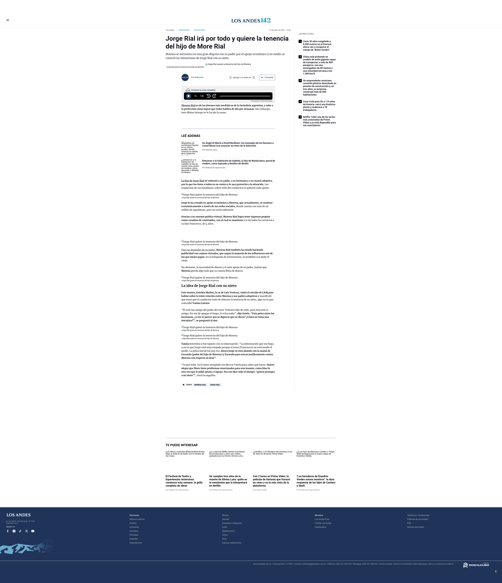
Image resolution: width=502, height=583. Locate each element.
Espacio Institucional (231, 543)
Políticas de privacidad (417, 519)
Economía (134, 527)
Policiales (134, 535)
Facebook (7, 531)
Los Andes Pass (322, 519)
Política (133, 523)
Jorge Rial (215, 385)
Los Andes (170, 30)
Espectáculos (184, 30)
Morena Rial (200, 385)
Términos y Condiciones (418, 515)
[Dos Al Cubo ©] (476, 567)
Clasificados (320, 527)
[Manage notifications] (496, 571)
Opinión (225, 519)
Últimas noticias (137, 519)
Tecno (225, 535)
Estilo (224, 527)
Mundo (225, 515)
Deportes (134, 539)
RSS (409, 523)
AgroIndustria (228, 531)
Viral (224, 539)
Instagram (14, 531)
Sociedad (134, 531)
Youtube (32, 531)
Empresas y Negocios (232, 523)
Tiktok (20, 531)
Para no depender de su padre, (198, 249)
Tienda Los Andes (323, 523)
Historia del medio (415, 527)
